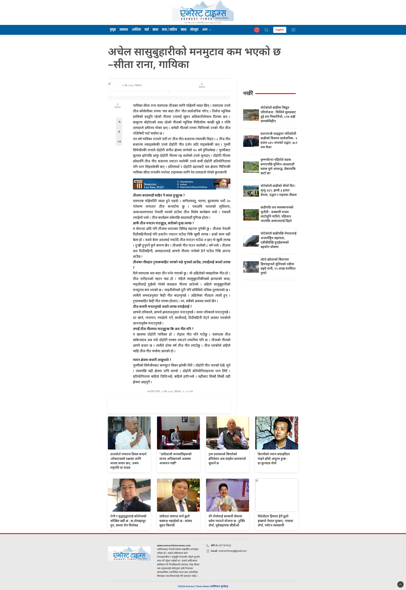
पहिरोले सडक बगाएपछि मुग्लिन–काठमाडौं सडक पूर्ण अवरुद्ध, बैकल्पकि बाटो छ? (278, 166)
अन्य (204, 29)
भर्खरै (248, 93)
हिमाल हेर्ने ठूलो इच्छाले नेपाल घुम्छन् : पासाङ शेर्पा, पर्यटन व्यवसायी (275, 520)
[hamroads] (181, 183)
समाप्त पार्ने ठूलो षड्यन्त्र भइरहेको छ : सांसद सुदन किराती (175, 520)
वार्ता (147, 29)
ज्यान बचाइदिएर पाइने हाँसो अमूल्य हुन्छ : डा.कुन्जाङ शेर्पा (274, 458)
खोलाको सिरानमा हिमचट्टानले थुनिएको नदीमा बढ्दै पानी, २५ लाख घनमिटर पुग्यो (278, 266)
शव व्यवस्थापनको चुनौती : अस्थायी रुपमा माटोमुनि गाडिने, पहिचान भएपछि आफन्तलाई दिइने (277, 214)
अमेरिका (136, 29)
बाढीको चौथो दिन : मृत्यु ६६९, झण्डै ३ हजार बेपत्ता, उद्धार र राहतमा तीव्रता (279, 190)
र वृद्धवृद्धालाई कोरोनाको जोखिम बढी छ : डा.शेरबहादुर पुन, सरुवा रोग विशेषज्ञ (128, 520)
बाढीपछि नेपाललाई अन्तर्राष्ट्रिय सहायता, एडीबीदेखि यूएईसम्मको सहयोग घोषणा (278, 240)
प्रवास (155, 29)
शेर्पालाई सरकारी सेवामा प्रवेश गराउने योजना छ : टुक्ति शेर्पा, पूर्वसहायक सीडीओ (227, 520)
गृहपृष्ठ (113, 29)
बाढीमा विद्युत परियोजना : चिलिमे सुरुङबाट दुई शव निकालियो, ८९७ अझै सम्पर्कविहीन (278, 114)
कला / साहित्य (169, 29)
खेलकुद (194, 29)
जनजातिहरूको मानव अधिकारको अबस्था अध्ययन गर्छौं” (175, 458)
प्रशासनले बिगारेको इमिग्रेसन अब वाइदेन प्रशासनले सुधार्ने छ (227, 458)
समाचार (124, 29)
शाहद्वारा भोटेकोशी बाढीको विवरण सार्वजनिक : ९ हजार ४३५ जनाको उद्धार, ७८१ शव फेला (279, 140)
